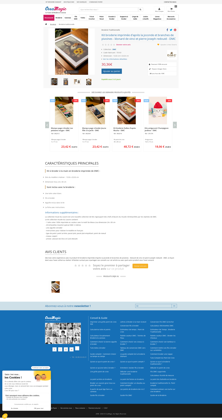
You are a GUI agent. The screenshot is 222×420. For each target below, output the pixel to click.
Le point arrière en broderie (101, 379)
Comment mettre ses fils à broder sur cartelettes (163, 349)
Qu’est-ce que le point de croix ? (102, 362)
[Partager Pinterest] (175, 30)
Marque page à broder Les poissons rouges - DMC (62, 129)
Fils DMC (75, 18)
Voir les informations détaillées (115, 59)
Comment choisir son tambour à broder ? (162, 343)
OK (174, 306)
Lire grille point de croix (99, 371)
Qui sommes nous (66, 408)
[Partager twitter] (171, 30)
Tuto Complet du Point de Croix (162, 358)
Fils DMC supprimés (158, 371)
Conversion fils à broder (129, 326)
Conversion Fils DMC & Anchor (162, 322)
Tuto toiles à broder (97, 348)
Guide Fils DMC (126, 395)
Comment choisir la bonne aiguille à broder (103, 343)
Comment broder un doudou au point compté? (132, 384)
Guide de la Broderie (158, 395)
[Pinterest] (66, 350)
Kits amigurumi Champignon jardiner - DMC (157, 129)
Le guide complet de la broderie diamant (132, 355)
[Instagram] (60, 350)
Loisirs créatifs (145, 18)
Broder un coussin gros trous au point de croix (102, 384)
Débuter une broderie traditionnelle (128, 372)
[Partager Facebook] (167, 30)
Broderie (59, 18)
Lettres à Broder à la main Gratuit (133, 322)
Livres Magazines (157, 18)
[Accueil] (46, 24)
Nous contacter (80, 408)
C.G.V (105, 408)
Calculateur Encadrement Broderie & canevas (100, 336)
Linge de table (135, 18)
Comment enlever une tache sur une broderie (162, 390)
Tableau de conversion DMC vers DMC (132, 349)
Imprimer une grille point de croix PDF (103, 323)
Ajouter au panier (111, 71)
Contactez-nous (170, 2)
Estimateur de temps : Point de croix (132, 330)
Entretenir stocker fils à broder (132, 368)
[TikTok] (77, 350)
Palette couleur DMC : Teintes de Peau (133, 336)
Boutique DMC (69, 2)
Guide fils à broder (97, 395)
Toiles (83, 18)
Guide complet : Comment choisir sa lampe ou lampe (103, 355)
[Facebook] (54, 350)
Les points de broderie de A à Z (132, 389)
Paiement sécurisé (94, 408)
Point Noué (102, 18)
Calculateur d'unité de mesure (162, 375)
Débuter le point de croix (160, 368)
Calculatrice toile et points (100, 329)
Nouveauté (49, 18)
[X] (71, 350)
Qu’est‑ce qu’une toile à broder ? (102, 368)
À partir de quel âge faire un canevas (101, 390)
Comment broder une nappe (161, 354)
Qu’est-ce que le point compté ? (132, 362)
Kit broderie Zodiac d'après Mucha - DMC (124, 129)
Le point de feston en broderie (132, 379)
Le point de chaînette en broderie (163, 379)
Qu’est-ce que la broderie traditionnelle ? (160, 363)
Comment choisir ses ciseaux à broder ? (132, 343)
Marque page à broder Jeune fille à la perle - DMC (94, 129)
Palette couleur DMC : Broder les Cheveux (163, 336)
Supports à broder (124, 18)
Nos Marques (82, 2)
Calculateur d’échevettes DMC (161, 326)
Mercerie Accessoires (171, 18)
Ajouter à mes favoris (168, 45)
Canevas (68, 18)
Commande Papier (95, 2)
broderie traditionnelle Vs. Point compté (162, 384)
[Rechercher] (140, 9)
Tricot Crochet (92, 18)
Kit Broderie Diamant (53, 2)
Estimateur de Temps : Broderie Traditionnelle (162, 330)
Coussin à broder (111, 18)
